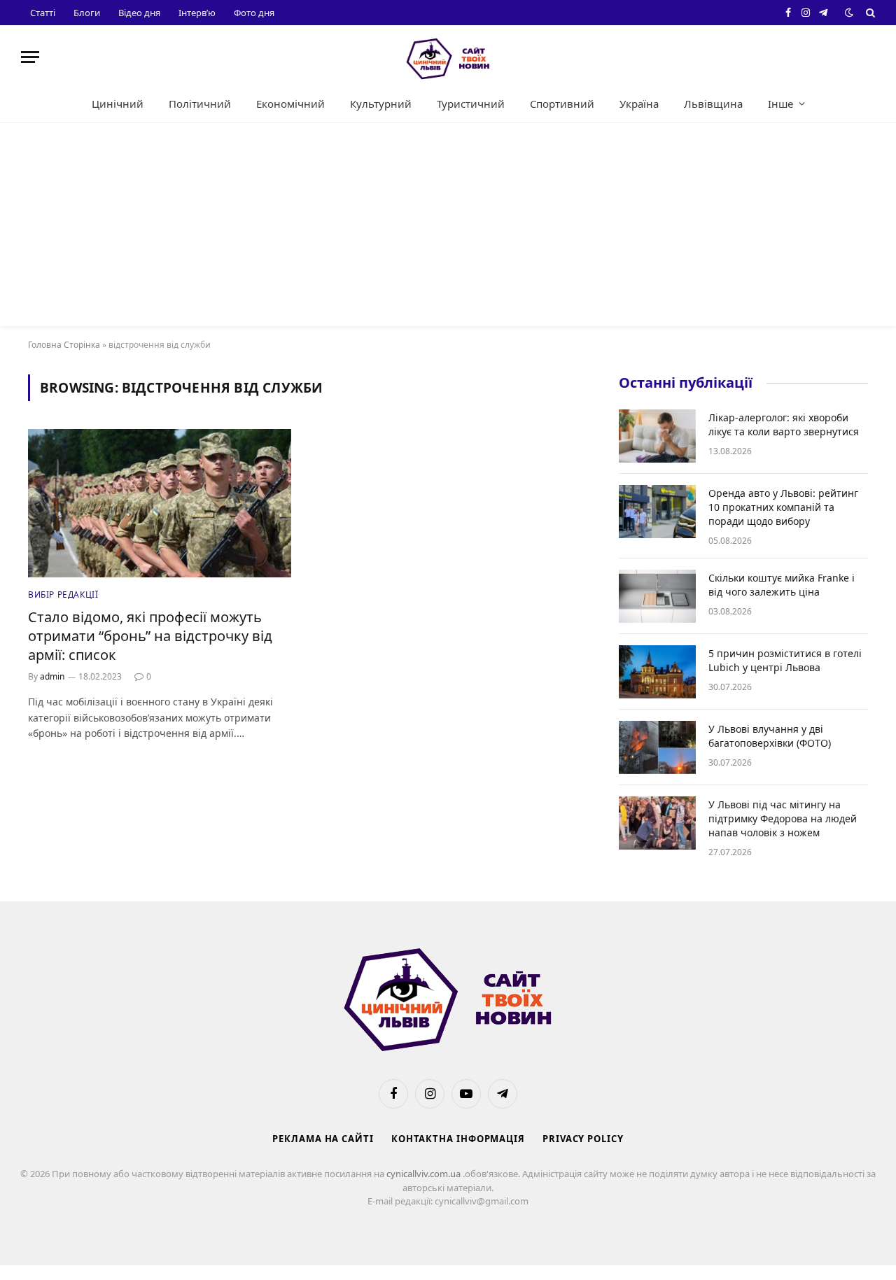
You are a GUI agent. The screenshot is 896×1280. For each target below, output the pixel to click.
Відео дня (139, 12)
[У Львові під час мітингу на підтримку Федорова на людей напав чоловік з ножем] (657, 823)
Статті (42, 12)
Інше (780, 104)
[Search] (869, 12)
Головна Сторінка (64, 345)
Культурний (381, 104)
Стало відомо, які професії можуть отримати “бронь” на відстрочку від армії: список (150, 635)
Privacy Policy (583, 1138)
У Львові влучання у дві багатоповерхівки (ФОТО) (769, 736)
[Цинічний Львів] (448, 57)
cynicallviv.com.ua (424, 1173)
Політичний (200, 104)
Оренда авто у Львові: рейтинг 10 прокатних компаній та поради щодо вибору (783, 507)
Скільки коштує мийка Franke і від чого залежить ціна (781, 584)
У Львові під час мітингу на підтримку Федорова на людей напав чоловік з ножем (782, 818)
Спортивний (562, 104)
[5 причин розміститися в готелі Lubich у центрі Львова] (657, 671)
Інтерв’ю (197, 12)
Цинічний (118, 104)
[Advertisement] (448, 228)
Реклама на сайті (323, 1138)
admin (52, 676)
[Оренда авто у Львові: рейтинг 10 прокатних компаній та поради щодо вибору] (657, 511)
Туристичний (471, 104)
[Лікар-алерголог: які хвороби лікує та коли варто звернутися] (657, 436)
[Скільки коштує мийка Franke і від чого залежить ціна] (657, 596)
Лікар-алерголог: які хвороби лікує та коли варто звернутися (783, 424)
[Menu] (30, 57)
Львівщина (713, 104)
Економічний (290, 104)
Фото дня (254, 12)
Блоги (87, 12)
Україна (639, 104)
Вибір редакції (63, 594)
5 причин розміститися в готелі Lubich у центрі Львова (785, 660)
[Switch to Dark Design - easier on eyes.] (849, 12)
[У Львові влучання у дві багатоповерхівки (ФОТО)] (657, 747)
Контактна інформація (458, 1138)
